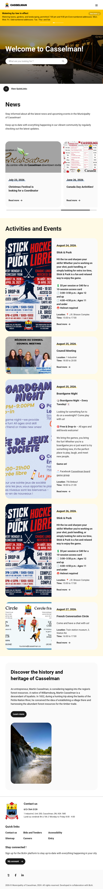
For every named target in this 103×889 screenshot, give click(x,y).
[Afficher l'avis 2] (58, 22)
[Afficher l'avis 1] (45, 22)
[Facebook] (15, 875)
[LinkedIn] (22, 875)
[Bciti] (8, 875)
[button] (70, 174)
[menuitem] (11, 832)
